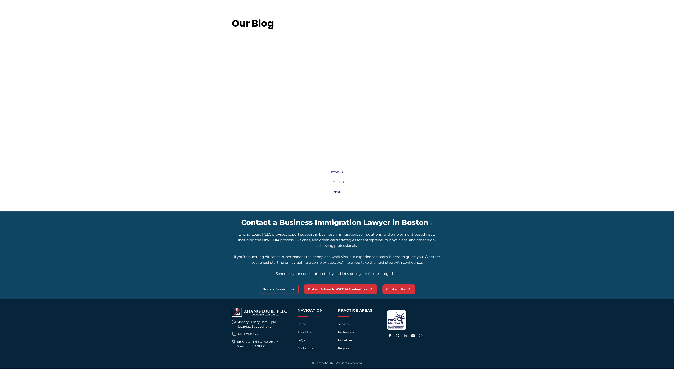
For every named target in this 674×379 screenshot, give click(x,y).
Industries (345, 340)
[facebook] (390, 335)
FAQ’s (301, 340)
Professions (346, 332)
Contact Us (305, 348)
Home (302, 324)
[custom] (421, 335)
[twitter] (397, 335)
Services (343, 324)
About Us (304, 332)
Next (337, 192)
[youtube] (413, 335)
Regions (343, 348)
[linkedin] (405, 335)
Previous (337, 172)
